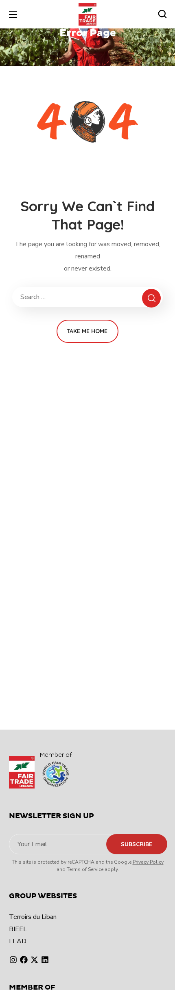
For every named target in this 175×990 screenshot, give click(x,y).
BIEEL (18, 929)
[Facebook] (24, 959)
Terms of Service (85, 869)
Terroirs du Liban (33, 916)
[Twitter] (34, 959)
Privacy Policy (148, 862)
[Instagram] (13, 959)
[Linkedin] (45, 959)
